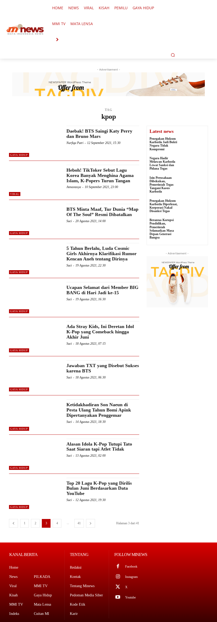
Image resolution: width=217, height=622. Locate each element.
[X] (117, 587)
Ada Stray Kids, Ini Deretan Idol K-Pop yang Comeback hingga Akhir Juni (100, 332)
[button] (173, 55)
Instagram (131, 577)
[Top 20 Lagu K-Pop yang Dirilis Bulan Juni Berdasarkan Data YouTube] (35, 493)
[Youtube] (117, 597)
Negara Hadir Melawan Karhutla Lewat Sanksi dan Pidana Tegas (162, 163)
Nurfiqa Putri (74, 143)
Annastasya (73, 187)
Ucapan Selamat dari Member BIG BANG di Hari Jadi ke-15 (102, 290)
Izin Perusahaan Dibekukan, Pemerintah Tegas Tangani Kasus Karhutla (162, 185)
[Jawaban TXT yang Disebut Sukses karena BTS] (35, 375)
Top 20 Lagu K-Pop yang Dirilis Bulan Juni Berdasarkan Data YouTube (99, 488)
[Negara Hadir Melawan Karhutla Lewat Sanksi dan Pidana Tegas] (194, 164)
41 (79, 523)
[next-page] (90, 523)
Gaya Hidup (19, 154)
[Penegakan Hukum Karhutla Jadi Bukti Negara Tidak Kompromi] (194, 145)
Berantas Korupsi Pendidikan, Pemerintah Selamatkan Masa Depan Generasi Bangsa (162, 228)
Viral (14, 194)
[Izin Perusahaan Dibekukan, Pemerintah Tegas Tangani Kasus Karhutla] (194, 184)
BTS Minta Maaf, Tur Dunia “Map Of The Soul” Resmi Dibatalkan (102, 212)
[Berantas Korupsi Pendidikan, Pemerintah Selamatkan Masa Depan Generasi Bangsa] (194, 226)
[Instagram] (117, 577)
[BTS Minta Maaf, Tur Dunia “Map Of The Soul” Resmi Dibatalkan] (35, 219)
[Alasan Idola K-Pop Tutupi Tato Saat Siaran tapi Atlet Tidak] (35, 454)
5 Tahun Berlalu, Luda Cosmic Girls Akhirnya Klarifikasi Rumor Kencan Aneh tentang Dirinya (101, 253)
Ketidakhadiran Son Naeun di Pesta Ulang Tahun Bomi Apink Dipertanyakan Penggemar (98, 410)
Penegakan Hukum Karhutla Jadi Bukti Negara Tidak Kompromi (163, 144)
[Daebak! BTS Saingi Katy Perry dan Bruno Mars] (35, 141)
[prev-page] (13, 523)
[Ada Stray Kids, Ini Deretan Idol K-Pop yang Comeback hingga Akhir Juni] (35, 336)
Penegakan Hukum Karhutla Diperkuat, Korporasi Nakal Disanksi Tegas (164, 206)
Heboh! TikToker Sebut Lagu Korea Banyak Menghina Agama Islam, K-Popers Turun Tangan (100, 175)
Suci (69, 221)
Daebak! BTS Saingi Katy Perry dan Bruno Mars (99, 133)
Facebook (131, 566)
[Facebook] (117, 566)
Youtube (130, 597)
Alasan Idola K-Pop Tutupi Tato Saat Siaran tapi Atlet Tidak (99, 446)
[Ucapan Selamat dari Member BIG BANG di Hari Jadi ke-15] (35, 297)
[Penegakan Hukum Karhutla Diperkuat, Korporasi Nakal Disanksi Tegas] (194, 207)
